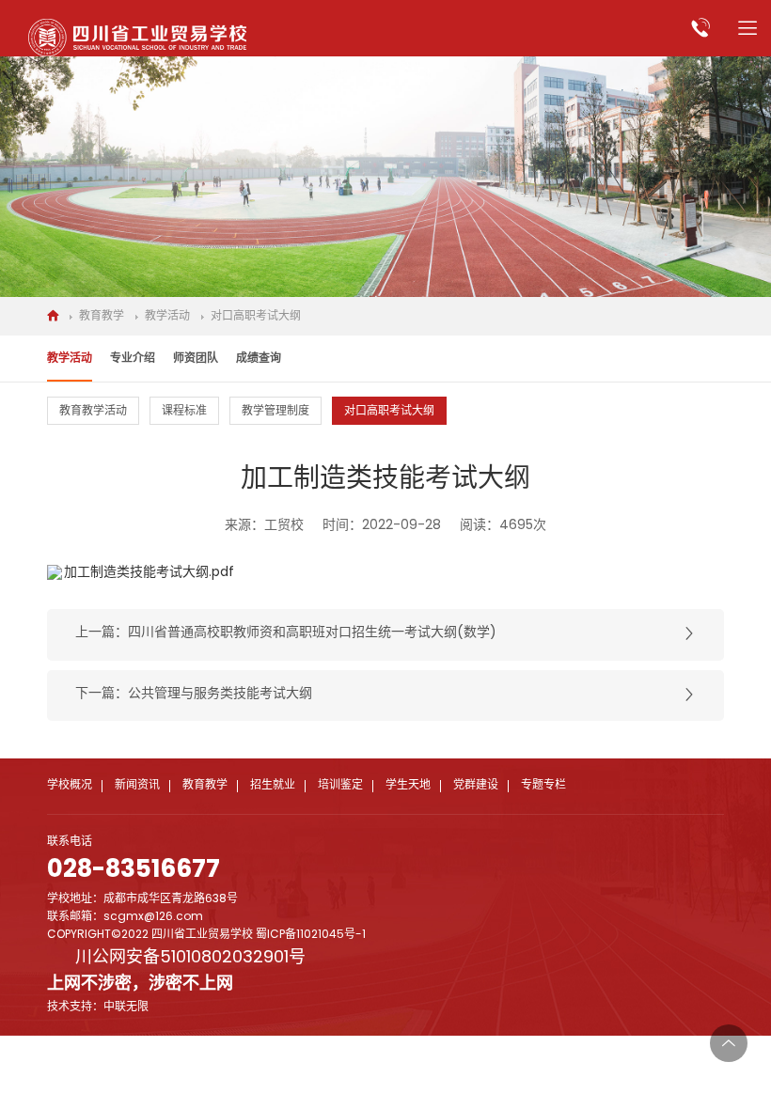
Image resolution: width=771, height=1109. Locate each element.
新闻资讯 (137, 786)
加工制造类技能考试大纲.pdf (149, 573)
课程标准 (184, 411)
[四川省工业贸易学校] (137, 37)
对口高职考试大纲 (256, 316)
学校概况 (69, 786)
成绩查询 (258, 359)
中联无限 (126, 1007)
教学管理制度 (275, 411)
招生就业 (272, 786)
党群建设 (475, 786)
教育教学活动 (93, 411)
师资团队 (195, 359)
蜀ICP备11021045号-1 (311, 935)
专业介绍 (132, 359)
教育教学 (101, 316)
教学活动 (167, 316)
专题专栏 (543, 786)
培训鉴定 (340, 786)
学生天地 (408, 786)
